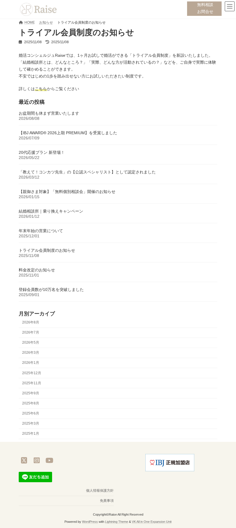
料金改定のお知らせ (37, 270)
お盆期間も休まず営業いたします (49, 113)
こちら (41, 88)
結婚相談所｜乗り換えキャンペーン (51, 211)
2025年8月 (30, 403)
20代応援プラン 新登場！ (42, 152)
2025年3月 (30, 423)
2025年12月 (31, 373)
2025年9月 (30, 393)
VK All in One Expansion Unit (152, 521)
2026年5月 (30, 342)
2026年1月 (30, 363)
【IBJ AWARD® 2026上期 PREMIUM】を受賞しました (68, 132)
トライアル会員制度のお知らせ (47, 250)
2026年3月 (30, 353)
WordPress (90, 521)
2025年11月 (31, 383)
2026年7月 (30, 332)
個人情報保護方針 (100, 491)
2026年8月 (30, 322)
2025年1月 (30, 434)
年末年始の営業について (41, 230)
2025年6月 (30, 413)
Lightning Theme (116, 521)
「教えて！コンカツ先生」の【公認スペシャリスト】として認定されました (87, 172)
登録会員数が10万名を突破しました (51, 289)
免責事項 (107, 501)
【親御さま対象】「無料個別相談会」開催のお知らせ (67, 191)
